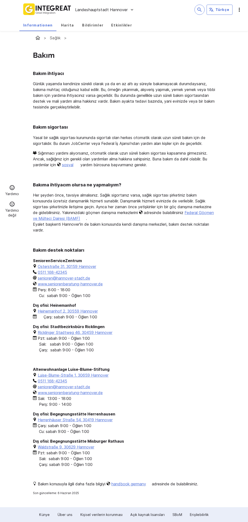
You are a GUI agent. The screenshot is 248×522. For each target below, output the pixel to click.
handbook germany (128, 483)
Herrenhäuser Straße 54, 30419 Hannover (75, 419)
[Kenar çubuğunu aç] (239, 10)
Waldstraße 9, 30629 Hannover (66, 447)
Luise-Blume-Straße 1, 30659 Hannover (73, 375)
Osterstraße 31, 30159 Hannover (67, 266)
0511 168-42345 (52, 272)
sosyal (67, 164)
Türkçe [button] (223, 10)
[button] (12, 191)
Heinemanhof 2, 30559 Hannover (68, 311)
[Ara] (199, 10)
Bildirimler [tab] (92, 25)
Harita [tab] (67, 25)
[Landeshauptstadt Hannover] (38, 38)
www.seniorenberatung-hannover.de (70, 284)
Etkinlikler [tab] (121, 25)
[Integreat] (47, 9)
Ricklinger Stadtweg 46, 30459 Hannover (75, 332)
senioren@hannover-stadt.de (64, 278)
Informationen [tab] (38, 25)
